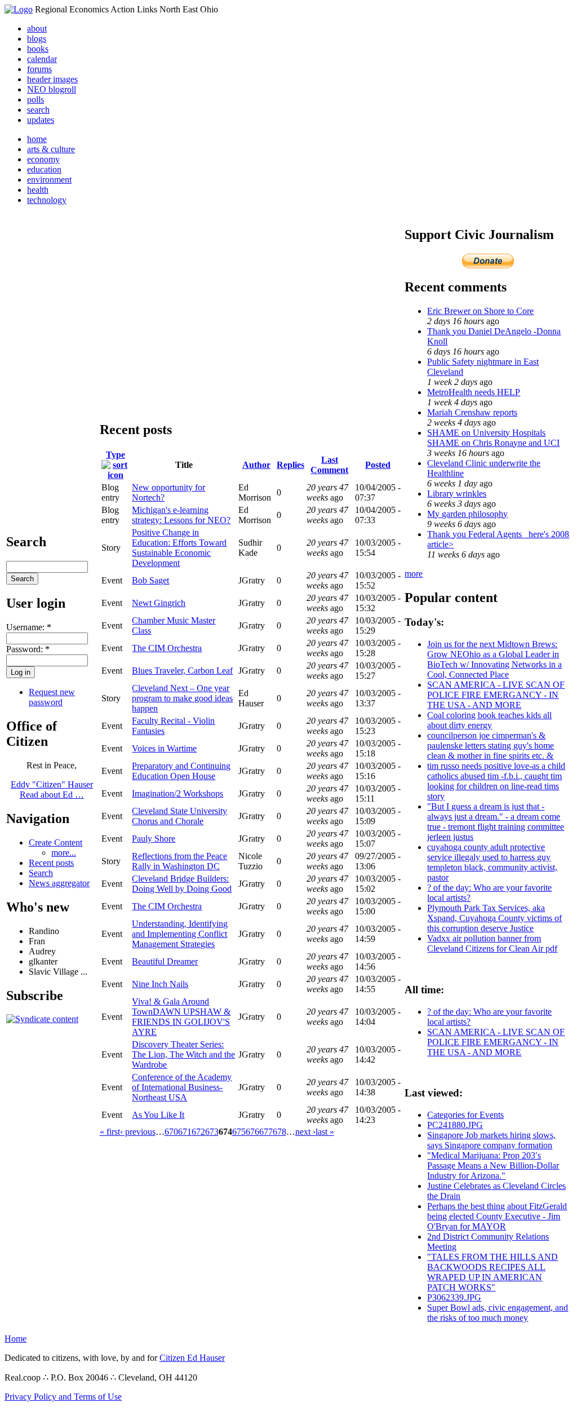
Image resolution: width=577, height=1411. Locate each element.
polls (35, 99)
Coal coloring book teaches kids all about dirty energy (489, 720)
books (37, 49)
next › (305, 1131)
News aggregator (59, 883)
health (37, 189)
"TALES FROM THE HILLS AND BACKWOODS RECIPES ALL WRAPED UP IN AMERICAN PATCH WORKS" (492, 1272)
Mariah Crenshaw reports (472, 412)
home (37, 139)
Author (256, 465)
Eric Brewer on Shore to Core (480, 311)
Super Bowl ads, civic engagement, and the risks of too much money (497, 1312)
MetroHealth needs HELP (473, 392)
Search (41, 873)
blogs (36, 38)
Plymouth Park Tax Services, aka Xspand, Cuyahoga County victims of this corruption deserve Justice (494, 918)
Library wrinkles (456, 493)
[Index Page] (19, 9)
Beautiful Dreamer (165, 961)
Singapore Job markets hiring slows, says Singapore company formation (491, 1140)
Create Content (55, 842)
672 (198, 1131)
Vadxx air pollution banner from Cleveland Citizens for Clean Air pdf (492, 943)
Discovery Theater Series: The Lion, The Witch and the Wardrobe (183, 1054)
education (44, 169)
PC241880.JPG (455, 1125)
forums (39, 69)
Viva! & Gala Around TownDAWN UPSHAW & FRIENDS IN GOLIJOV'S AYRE (181, 1017)
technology (46, 200)
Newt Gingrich (158, 603)
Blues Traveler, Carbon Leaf (182, 670)
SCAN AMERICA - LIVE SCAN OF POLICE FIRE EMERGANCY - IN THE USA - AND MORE (496, 695)
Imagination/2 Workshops (177, 793)
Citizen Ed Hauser (192, 1358)
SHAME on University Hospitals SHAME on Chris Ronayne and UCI (493, 438)
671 (185, 1131)
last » (325, 1131)
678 (279, 1131)
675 (239, 1131)
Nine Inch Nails (160, 984)
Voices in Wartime (164, 748)
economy (43, 159)
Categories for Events (465, 1115)
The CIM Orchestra (167, 648)
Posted (377, 465)
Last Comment (329, 465)
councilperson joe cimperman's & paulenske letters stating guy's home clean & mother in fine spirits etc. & (490, 745)
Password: (28, 649)
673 (212, 1131)
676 (252, 1131)
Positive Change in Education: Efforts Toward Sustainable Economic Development (179, 548)
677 (266, 1131)
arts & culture (51, 149)
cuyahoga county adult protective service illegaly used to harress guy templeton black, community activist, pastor (492, 862)
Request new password (52, 697)
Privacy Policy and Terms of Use (63, 1396)
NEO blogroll (51, 89)
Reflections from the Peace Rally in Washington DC (179, 861)
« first (110, 1131)
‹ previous (138, 1131)
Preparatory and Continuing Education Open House (181, 771)
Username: (28, 627)
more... (63, 852)
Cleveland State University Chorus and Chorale (179, 816)
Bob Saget (150, 580)
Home (15, 1338)
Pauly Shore (153, 838)
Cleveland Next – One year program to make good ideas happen (182, 698)
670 (171, 1131)
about (37, 28)
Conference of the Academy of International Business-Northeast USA (182, 1087)
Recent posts (51, 863)
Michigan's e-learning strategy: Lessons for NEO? (181, 515)
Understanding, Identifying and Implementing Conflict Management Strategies (180, 934)
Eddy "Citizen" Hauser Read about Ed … (52, 789)
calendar (42, 59)
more (414, 573)
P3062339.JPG (454, 1297)
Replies (290, 465)
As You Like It (158, 1115)
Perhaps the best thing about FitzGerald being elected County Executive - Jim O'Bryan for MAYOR (497, 1216)
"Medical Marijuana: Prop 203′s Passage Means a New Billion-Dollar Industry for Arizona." (493, 1165)
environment (49, 179)
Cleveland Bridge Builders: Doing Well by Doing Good (182, 884)
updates (40, 120)
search (38, 109)
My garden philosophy (467, 514)
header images (52, 79)
